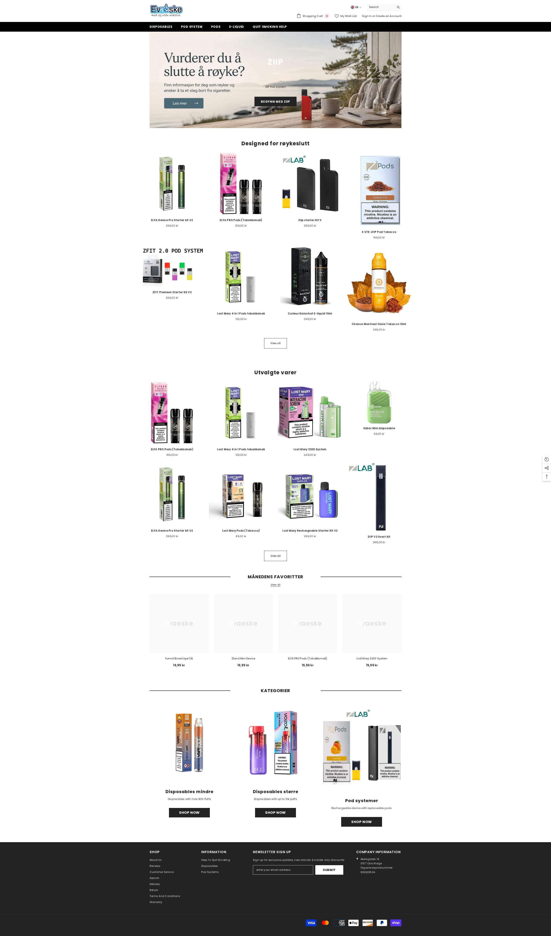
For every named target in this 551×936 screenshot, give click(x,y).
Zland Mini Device (243, 658)
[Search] (384, 7)
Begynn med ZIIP (275, 101)
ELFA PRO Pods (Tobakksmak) (307, 658)
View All (276, 584)
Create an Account (388, 16)
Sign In (367, 16)
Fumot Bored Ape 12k (179, 658)
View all (275, 343)
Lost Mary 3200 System (371, 658)
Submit (329, 870)
